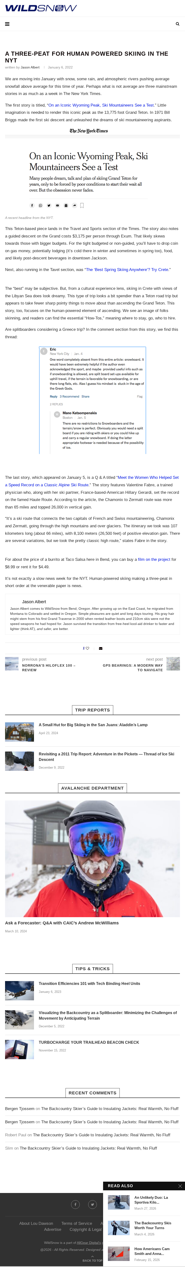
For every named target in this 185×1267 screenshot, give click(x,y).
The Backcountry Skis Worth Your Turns (152, 1225)
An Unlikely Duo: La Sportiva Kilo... (151, 1199)
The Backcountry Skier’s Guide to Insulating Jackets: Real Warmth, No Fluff (109, 1108)
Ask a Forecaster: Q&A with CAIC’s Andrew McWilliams (62, 923)
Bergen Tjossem (19, 1108)
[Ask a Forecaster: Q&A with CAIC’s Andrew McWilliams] (92, 858)
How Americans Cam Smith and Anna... (152, 1251)
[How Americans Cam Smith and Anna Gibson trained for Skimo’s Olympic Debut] (119, 1254)
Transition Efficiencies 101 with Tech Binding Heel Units (89, 984)
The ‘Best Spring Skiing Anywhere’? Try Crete (127, 269)
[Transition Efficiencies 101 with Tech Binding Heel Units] (19, 990)
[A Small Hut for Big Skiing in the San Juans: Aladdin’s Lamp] (19, 732)
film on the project (154, 559)
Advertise (52, 1229)
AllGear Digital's (89, 1243)
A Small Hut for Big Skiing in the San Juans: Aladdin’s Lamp (93, 725)
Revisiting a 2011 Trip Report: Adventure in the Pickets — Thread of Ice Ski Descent (106, 756)
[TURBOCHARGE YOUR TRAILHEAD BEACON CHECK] (19, 1049)
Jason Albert (30, 67)
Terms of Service (76, 1223)
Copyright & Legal (86, 1229)
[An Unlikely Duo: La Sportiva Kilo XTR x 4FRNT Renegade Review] (119, 1202)
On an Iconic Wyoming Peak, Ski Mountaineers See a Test (101, 105)
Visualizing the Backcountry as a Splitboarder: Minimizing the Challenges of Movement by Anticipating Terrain (108, 1015)
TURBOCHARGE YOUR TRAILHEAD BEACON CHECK (89, 1042)
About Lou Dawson (36, 1223)
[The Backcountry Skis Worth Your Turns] (119, 1228)
